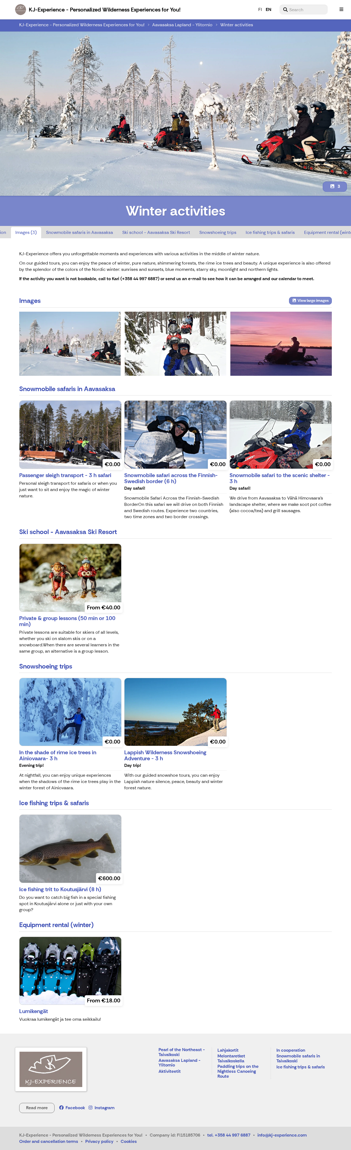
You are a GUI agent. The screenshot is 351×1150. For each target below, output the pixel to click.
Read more (37, 1108)
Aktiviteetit (169, 1071)
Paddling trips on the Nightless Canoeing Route (238, 1071)
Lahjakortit (228, 1050)
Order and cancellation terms (48, 1141)
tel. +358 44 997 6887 (228, 1135)
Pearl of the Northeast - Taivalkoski (181, 1052)
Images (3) (26, 232)
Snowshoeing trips (217, 232)
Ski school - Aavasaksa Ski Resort (156, 232)
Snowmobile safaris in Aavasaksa (79, 232)
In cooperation (290, 1050)
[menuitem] (303, 9)
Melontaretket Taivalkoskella (231, 1059)
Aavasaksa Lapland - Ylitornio (182, 25)
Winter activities (236, 25)
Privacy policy (99, 1141)
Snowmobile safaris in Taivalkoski (298, 1059)
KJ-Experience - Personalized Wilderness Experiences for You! (82, 25)
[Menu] (341, 9)
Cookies (129, 1141)
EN (268, 9)
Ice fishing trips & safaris (270, 232)
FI (260, 9)
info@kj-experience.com (282, 1135)
